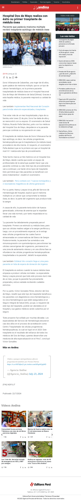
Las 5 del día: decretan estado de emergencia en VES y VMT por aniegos (12, 461)
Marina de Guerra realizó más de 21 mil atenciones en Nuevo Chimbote (40, 431)
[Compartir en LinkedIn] (25, 437)
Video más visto (67, 15)
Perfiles (24, 2)
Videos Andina (10, 405)
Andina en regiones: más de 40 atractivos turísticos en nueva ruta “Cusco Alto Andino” (39, 461)
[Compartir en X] (23, 437)
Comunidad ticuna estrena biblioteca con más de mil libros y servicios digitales (13, 431)
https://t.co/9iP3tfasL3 (15, 364)
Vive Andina (66, 2)
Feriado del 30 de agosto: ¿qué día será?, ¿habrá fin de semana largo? (67, 74)
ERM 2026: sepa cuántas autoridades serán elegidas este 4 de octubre (68, 82)
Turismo (56, 2)
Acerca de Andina (38, 496)
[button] (2, 434)
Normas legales (45, 2)
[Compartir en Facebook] (21, 437)
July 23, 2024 (36, 374)
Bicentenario (15, 2)
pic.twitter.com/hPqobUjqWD (35, 364)
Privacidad (55, 496)
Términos (48, 496)
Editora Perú (27, 496)
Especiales (33, 2)
